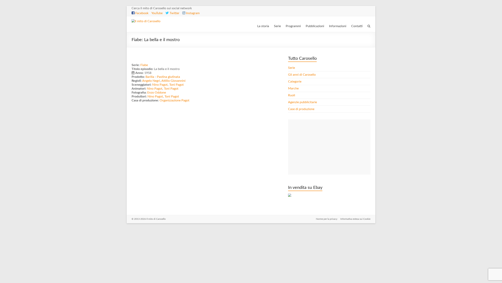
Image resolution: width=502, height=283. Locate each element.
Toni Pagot (176, 84)
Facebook (141, 13)
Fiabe (144, 65)
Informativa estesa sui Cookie (355, 219)
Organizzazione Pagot (174, 100)
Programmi (293, 26)
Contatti (357, 26)
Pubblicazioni (315, 26)
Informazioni (337, 26)
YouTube (157, 13)
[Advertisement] (329, 147)
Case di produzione (301, 109)
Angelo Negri (151, 80)
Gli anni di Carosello (302, 74)
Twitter (174, 13)
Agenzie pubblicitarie (303, 102)
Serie (277, 26)
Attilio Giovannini (173, 80)
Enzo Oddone (156, 92)
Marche (293, 88)
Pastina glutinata (168, 76)
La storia (263, 26)
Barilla (150, 76)
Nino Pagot (160, 84)
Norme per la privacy (326, 219)
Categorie (295, 81)
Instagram (192, 13)
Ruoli (291, 95)
